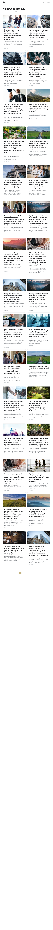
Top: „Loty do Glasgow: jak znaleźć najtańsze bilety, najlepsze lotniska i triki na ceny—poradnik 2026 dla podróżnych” (39, 477)
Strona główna (46, 2)
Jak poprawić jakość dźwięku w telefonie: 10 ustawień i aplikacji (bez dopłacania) (39, 368)
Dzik (4, 2)
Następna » (31, 572)
